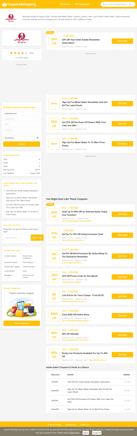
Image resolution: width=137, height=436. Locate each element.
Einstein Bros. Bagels (12, 267)
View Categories (21, 323)
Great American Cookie (28, 276)
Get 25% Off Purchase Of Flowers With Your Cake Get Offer (22, 206)
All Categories (82, 4)
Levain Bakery (9, 271)
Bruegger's (8, 275)
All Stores (65, 4)
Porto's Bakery (28, 262)
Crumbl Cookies (10, 256)
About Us (84, 425)
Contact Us (71, 425)
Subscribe (37, 238)
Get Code (122, 41)
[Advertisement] (22, 82)
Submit (21, 144)
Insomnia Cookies (11, 262)
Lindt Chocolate (28, 267)
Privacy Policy (54, 425)
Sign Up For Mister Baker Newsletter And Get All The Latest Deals (21, 199)
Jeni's (25, 271)
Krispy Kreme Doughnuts (28, 257)
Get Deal (122, 103)
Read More (75, 432)
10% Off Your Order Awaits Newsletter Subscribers (22, 192)
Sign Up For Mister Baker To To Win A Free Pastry (22, 213)
